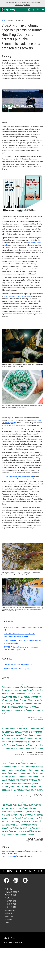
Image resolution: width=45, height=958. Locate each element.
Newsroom (12, 856)
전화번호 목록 (10, 907)
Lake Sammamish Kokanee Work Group (19, 476)
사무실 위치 (9, 913)
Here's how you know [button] (22, 5)
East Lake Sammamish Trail (30, 301)
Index (9, 871)
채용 (7, 922)
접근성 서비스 (9, 938)
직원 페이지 (9, 919)
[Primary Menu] (42, 9)
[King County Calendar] (29, 9)
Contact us (9, 898)
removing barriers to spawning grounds (17, 296)
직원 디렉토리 (10, 901)
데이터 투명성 (10, 895)
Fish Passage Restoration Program (16, 668)
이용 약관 (8, 889)
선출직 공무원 (10, 904)
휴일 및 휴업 (10, 916)
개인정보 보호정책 (12, 892)
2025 (3, 20)
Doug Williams (7, 851)
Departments (10, 910)
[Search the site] (38, 9)
